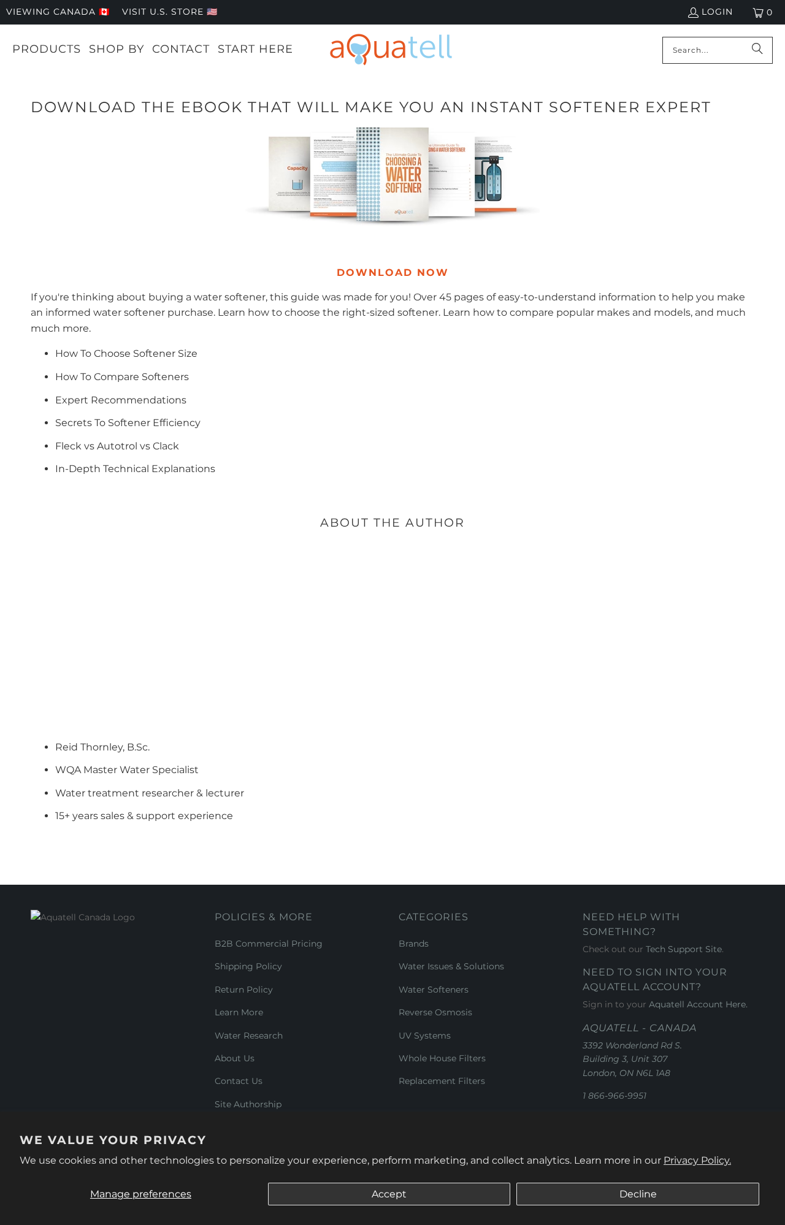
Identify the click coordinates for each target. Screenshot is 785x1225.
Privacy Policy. (697, 1160)
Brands (414, 943)
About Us (235, 1058)
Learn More (239, 1012)
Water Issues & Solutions (451, 966)
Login (717, 11)
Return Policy (244, 989)
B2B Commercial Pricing (269, 943)
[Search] (757, 50)
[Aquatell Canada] (391, 50)
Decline (638, 1194)
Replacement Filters (442, 1080)
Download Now (393, 272)
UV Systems (425, 1035)
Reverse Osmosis (435, 1012)
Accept (389, 1194)
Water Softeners (434, 989)
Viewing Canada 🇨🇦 (58, 11)
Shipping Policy (248, 966)
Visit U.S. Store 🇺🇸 (170, 11)
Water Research (249, 1035)
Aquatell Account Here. (698, 1004)
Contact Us (238, 1080)
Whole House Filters (442, 1058)
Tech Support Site (684, 949)
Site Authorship (248, 1104)
